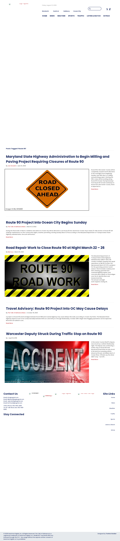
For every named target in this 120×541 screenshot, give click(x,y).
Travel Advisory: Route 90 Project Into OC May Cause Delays (57, 308)
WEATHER (61, 16)
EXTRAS (106, 16)
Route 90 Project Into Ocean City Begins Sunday (46, 222)
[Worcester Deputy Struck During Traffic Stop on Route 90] (47, 362)
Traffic (113, 414)
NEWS (52, 16)
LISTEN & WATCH (94, 16)
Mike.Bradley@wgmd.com (15, 399)
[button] (107, 9)
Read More (94, 189)
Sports (71, 16)
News (113, 403)
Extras (113, 430)
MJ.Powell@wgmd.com (15, 403)
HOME (44, 16)
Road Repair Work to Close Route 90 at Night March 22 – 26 (55, 247)
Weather (112, 408)
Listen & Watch (110, 425)
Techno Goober (111, 534)
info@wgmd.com (13, 397)
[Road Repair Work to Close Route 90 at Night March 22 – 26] (47, 276)
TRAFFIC (80, 16)
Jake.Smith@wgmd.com (15, 401)
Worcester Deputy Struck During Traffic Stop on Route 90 (54, 333)
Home (113, 397)
